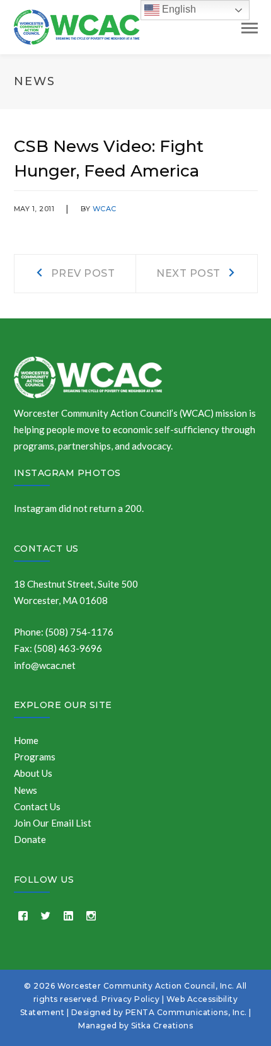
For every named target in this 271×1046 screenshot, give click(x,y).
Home (26, 740)
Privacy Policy (130, 999)
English (177, 9)
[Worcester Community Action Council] (77, 26)
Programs (34, 756)
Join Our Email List (52, 822)
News (25, 790)
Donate (30, 839)
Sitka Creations (162, 1025)
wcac (105, 208)
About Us (33, 773)
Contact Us (46, 548)
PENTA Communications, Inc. (186, 1012)
